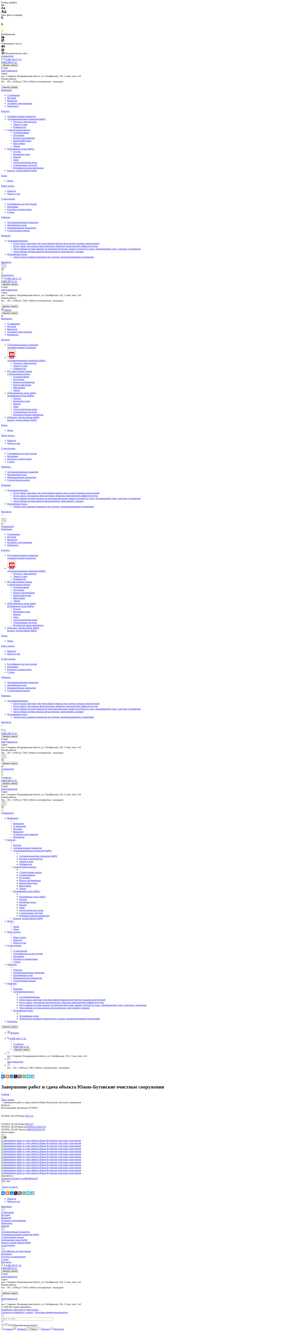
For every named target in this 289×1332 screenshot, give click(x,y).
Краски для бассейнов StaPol (22, 170)
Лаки (16, 159)
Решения (5, 235)
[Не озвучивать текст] (2, 50)
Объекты (5, 217)
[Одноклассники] (7, 1076)
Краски (17, 157)
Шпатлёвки (19, 143)
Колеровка (12, 206)
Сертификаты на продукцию (22, 204)
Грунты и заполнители (25, 121)
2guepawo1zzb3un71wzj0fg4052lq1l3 (19, 1178)
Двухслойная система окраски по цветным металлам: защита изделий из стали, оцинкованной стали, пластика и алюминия (76, 249)
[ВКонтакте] (3, 1076)
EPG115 (29, 1124)
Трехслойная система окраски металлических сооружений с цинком (48, 251)
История (11, 98)
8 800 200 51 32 (13, 59)
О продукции (8, 199)
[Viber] (20, 1076)
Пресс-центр (7, 186)
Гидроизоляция (21, 132)
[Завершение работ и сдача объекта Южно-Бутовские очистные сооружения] (41, 1140)
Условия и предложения (19, 103)
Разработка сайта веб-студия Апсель (19, 1309)
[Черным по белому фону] (2, 18)
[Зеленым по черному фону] (2, 31)
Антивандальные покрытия (21, 116)
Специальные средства (25, 165)
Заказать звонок (9, 65)
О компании (13, 95)
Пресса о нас (13, 193)
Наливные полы (21, 154)
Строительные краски (18, 130)
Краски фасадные (22, 140)
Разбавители (19, 127)
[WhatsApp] (24, 1076)
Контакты (6, 262)
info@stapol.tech (9, 70)
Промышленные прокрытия (21, 227)
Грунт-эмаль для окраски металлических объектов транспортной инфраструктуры (55, 246)
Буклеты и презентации (19, 209)
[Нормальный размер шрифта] (3, 8)
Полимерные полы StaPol (20, 149)
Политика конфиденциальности (51, 1312)
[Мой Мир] (11, 1076)
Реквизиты (12, 106)
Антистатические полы (25, 162)
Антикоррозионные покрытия (22, 222)
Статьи (10, 212)
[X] (15, 1076)
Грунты (17, 151)
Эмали (16, 146)
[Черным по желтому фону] (2, 28)
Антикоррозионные (17, 240)
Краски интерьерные (24, 138)
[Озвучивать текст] (3, 47)
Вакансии (12, 100)
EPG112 (29, 1116)
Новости (11, 191)
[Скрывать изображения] (2, 41)
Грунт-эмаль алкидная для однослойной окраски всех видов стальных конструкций (56, 243)
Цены (4, 175)
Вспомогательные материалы (28, 168)
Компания (6, 90)
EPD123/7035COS (36, 1127)
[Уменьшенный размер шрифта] (2, 5)
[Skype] (28, 1076)
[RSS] (2, 1079)
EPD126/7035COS (35, 1129)
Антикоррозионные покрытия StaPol (26, 119)
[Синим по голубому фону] (2, 25)
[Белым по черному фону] (2, 21)
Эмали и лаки (20, 124)
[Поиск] (3, 266)
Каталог (5, 111)
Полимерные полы (17, 225)
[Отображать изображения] (3, 37)
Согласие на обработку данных (17, 1312)
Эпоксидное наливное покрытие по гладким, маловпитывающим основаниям (53, 257)
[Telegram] (32, 1076)
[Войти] (2, 270)
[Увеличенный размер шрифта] (3, 12)
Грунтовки (18, 135)
